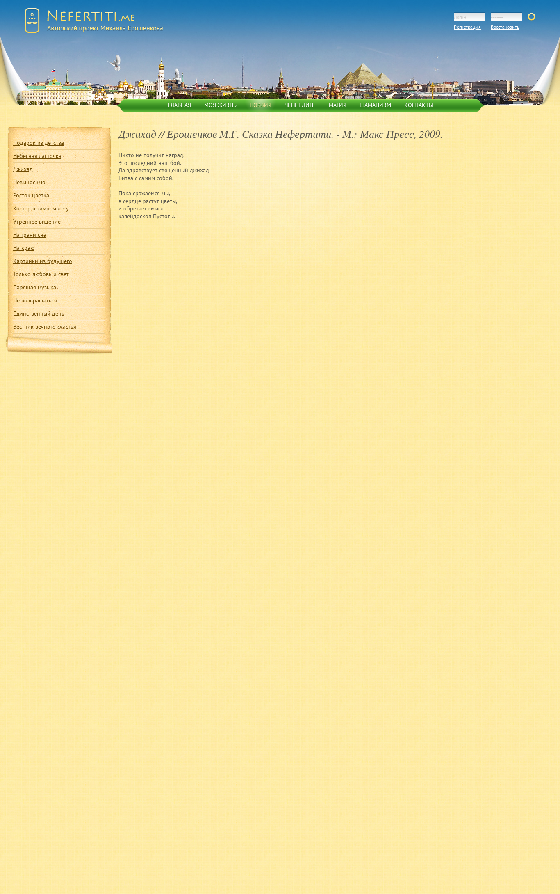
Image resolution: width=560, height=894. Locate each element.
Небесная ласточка (37, 155)
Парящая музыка (34, 287)
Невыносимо (29, 181)
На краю (23, 247)
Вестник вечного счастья (44, 326)
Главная (179, 104)
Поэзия (260, 104)
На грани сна (29, 234)
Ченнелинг (300, 104)
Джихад (23, 168)
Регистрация (467, 27)
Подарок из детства (38, 142)
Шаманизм (375, 104)
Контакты (418, 104)
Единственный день (38, 313)
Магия (337, 104)
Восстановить (505, 27)
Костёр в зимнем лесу (41, 208)
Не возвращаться (35, 300)
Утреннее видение (37, 221)
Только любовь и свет (41, 273)
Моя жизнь (220, 104)
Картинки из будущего (42, 260)
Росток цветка (31, 195)
